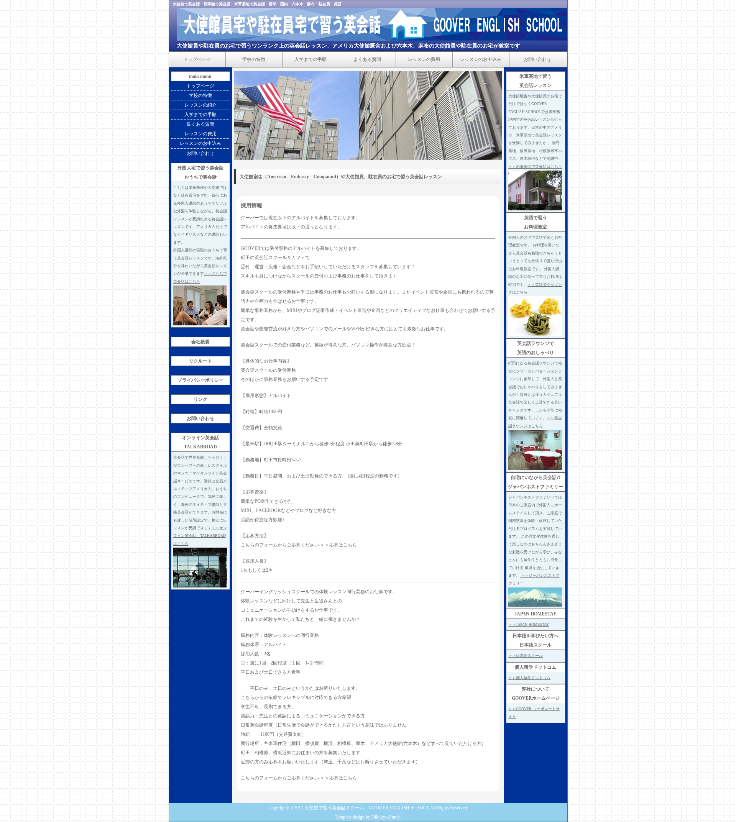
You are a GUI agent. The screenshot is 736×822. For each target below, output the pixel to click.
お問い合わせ (537, 59)
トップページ (197, 59)
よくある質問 (367, 59)
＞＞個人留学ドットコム (529, 678)
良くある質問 (200, 124)
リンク (200, 399)
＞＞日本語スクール (525, 655)
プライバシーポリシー (200, 380)
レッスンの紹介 (200, 105)
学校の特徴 (253, 59)
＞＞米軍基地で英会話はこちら (535, 166)
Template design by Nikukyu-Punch (368, 817)
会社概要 (200, 342)
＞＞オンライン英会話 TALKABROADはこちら (200, 536)
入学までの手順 (310, 59)
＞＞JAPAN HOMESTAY (528, 624)
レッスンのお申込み (480, 59)
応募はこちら (343, 545)
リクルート (200, 361)
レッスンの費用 (424, 59)
